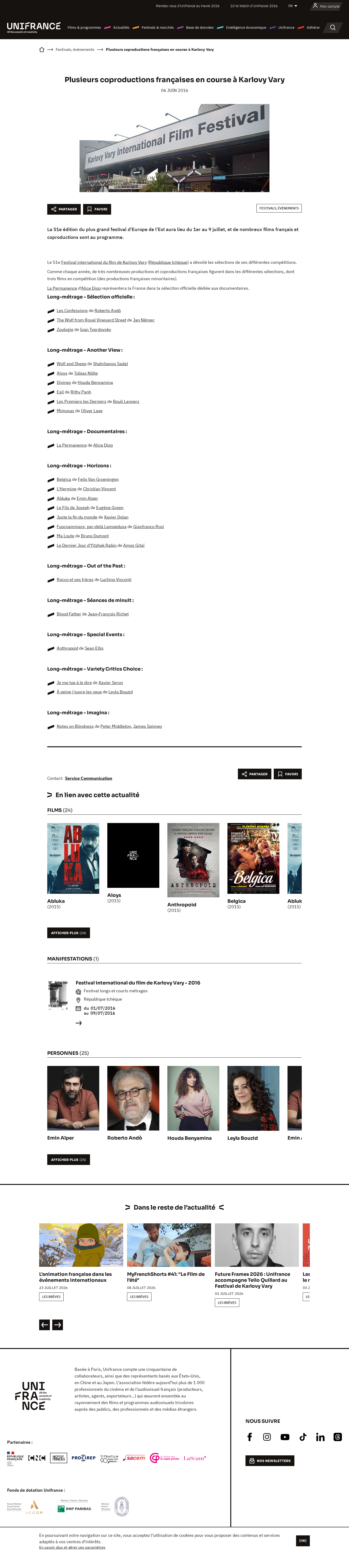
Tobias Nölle (86, 373)
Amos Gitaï (134, 545)
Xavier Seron (111, 682)
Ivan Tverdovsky (95, 329)
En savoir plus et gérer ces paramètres (72, 1547)
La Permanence (62, 288)
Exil (60, 392)
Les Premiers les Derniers (81, 401)
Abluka (63, 498)
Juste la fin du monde (77, 517)
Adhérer (313, 27)
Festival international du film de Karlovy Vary (104, 262)
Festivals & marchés (158, 27)
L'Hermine (66, 489)
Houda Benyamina (95, 382)
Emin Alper (87, 498)
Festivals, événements (279, 208)
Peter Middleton (115, 726)
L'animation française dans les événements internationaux (75, 1277)
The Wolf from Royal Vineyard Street (91, 320)
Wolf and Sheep (71, 363)
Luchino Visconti (116, 579)
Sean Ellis (94, 648)
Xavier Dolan (116, 517)
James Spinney (147, 726)
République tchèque (168, 262)
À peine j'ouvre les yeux (79, 692)
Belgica (64, 479)
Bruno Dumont (95, 536)
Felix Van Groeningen (98, 479)
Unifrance (286, 27)
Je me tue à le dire (74, 682)
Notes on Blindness (75, 726)
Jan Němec (144, 320)
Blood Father (69, 614)
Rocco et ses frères (75, 579)
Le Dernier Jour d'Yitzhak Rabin (87, 545)
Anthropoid (67, 648)
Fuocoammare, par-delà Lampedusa (92, 526)
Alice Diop (91, 288)
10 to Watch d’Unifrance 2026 (254, 6)
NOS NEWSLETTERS (274, 1460)
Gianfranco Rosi (148, 526)
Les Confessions (72, 310)
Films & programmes (84, 27)
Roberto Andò (107, 310)
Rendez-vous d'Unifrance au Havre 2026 (188, 6)
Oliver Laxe (92, 410)
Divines (64, 382)
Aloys (62, 373)
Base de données (200, 27)
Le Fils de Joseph (73, 507)
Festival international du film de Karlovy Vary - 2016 (138, 983)
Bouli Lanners (126, 401)
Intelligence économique (246, 27)
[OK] (303, 1540)
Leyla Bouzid (120, 692)
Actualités (121, 27)
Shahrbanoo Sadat (110, 363)
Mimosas (65, 410)
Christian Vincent (99, 489)
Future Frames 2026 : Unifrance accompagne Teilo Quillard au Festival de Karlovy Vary (252, 1280)
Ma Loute (65, 536)
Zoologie (65, 329)
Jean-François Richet (108, 614)
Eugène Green (109, 507)
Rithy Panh (81, 392)
